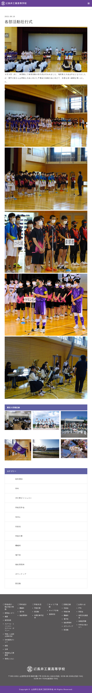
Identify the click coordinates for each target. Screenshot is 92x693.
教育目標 (8, 620)
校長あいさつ (9, 613)
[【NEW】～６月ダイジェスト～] (46, 420)
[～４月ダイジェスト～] (46, 448)
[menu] (88, 3)
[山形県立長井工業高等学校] (13, 3)
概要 (6, 616)
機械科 (22, 608)
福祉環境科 (23, 615)
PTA (79, 608)
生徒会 (66, 608)
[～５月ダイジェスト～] (18, 450)
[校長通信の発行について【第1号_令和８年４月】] (74, 448)
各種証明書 (82, 621)
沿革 (6, 649)
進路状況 (52, 614)
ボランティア (68, 626)
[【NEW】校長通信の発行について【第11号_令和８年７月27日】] (18, 420)
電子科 (22, 612)
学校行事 (37, 608)
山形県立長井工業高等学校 (42, 689)
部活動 (36, 612)
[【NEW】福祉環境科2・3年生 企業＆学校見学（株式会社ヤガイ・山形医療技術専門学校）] (74, 424)
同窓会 (80, 612)
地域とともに (9, 659)
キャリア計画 (53, 610)
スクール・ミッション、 (9, 627)
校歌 (6, 646)
